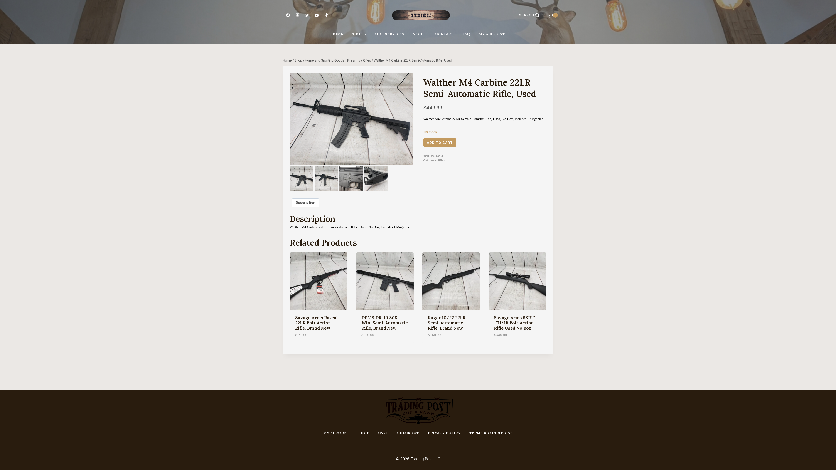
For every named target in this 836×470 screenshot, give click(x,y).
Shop (363, 433)
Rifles (441, 160)
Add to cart (440, 143)
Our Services (389, 34)
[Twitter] (307, 15)
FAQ (466, 34)
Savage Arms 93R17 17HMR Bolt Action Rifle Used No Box (514, 323)
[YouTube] (316, 15)
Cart (383, 433)
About (419, 34)
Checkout (408, 433)
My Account (492, 34)
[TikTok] (326, 15)
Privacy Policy (444, 433)
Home (337, 34)
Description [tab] (305, 203)
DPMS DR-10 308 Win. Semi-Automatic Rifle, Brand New (384, 323)
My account (336, 433)
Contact (444, 34)
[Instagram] (297, 15)
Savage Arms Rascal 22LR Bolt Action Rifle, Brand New (316, 323)
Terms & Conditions (491, 433)
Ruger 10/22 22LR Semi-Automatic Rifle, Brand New (446, 323)
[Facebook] (288, 15)
